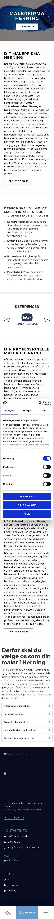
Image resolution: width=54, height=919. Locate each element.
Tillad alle (27, 496)
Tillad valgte (27, 505)
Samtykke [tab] (10, 410)
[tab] (27, 706)
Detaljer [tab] (27, 410)
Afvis (27, 514)
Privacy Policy (10, 810)
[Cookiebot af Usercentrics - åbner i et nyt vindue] (39, 403)
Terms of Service (27, 810)
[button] (46, 912)
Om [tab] (44, 410)
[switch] (47, 467)
